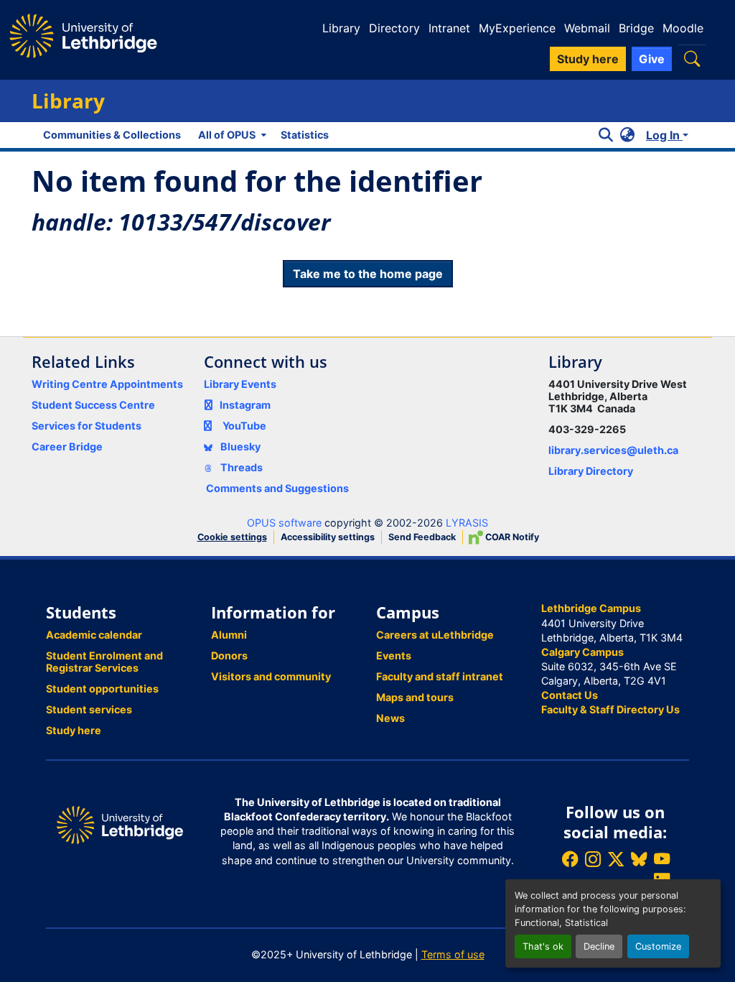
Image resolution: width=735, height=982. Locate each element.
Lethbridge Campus (591, 608)
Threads (240, 467)
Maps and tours (415, 697)
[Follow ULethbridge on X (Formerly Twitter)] (615, 859)
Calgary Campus (582, 652)
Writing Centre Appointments (107, 384)
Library (341, 28)
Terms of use (452, 954)
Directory (394, 28)
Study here (73, 730)
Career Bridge (67, 446)
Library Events (240, 384)
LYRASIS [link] (467, 523)
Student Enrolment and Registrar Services (104, 661)
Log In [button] (664, 135)
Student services (89, 709)
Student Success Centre (93, 405)
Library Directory (590, 471)
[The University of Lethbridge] (120, 823)
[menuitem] (230, 135)
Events (393, 655)
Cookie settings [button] (232, 537)
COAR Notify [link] (511, 537)
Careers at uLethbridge (435, 635)
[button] (692, 58)
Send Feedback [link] (422, 537)
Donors (229, 655)
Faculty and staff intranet (439, 676)
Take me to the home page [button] (368, 274)
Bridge (636, 28)
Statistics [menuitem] (305, 135)
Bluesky (239, 446)
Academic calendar (94, 635)
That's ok (543, 946)
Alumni (229, 635)
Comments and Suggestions (277, 488)
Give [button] (652, 59)
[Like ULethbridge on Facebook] (569, 859)
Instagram (245, 405)
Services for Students (86, 426)
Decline (599, 946)
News (390, 718)
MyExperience (517, 28)
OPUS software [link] (284, 523)
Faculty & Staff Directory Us (610, 709)
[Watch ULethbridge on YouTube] (661, 859)
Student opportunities (102, 688)
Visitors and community (271, 676)
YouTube (244, 426)
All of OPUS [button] (227, 135)
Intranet (449, 28)
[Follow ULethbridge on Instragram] (592, 859)
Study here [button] (588, 59)
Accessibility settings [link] (328, 537)
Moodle (683, 28)
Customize (658, 946)
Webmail (587, 28)
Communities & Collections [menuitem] (112, 135)
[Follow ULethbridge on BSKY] (638, 859)
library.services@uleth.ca (613, 450)
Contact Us (569, 695)
